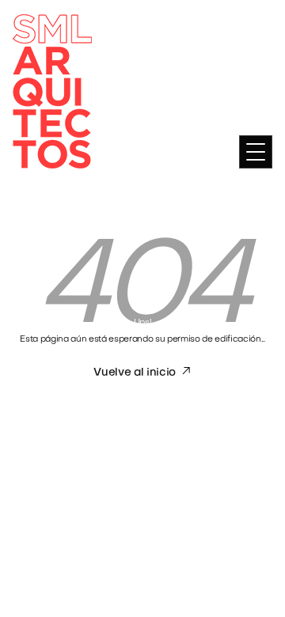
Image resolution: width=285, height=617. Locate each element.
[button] (255, 151)
